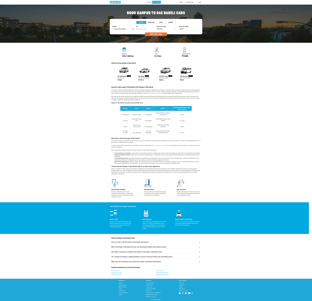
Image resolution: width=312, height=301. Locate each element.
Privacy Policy (122, 290)
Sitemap (181, 287)
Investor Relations (123, 285)
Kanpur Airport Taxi (116, 274)
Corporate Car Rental (151, 288)
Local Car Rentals (150, 283)
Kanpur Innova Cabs (116, 272)
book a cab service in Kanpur (154, 93)
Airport (170, 22)
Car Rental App (115, 270)
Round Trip (151, 22)
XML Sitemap (182, 288)
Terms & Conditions (123, 292)
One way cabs (149, 287)
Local (161, 22)
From (114, 26)
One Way (141, 22)
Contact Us (181, 283)
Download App (189, 2)
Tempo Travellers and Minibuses (153, 292)
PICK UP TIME (183, 26)
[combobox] (189, 28)
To (137, 26)
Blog (181, 2)
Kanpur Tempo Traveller (162, 272)
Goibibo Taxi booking (151, 296)
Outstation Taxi (149, 285)
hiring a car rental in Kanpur (159, 145)
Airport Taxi (148, 290)
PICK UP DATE (161, 26)
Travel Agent (182, 285)
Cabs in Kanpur (160, 270)
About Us (121, 283)
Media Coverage (122, 287)
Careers (120, 288)
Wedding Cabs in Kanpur (162, 274)
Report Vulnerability (183, 290)
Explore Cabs (156, 34)
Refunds (121, 294)
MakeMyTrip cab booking (151, 294)
